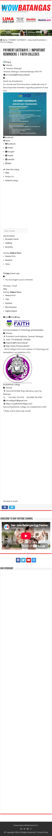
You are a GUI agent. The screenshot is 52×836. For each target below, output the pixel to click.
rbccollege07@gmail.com (16, 400)
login (15, 280)
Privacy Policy (42, 832)
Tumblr (10, 155)
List (6, 317)
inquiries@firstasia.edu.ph (17, 343)
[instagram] (33, 560)
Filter (5, 289)
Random (8, 260)
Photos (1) (9, 176)
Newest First (10, 256)
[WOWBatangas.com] (26, 7)
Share (7, 141)
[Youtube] (28, 560)
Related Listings (11, 180)
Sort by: (12, 253)
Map (7, 173)
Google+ (11, 152)
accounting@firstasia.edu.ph (18, 75)
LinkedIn (10, 159)
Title (7, 299)
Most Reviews (11, 307)
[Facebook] (18, 560)
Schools (8, 65)
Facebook (11, 144)
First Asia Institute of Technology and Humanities (23, 330)
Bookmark (8, 137)
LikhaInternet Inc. (31, 825)
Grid (12, 317)
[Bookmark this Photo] (3, 276)
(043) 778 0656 (24, 340)
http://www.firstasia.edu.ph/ (18, 346)
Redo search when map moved (18, 411)
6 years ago (15, 273)
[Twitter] (23, 560)
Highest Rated (11, 311)
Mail (9, 163)
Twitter (10, 148)
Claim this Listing (12, 169)
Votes (7, 264)
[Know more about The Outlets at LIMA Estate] (26, 20)
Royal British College (11, 384)
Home (4, 40)
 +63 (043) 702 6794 (33, 397)
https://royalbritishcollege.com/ (19, 404)
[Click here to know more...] (26, 33)
